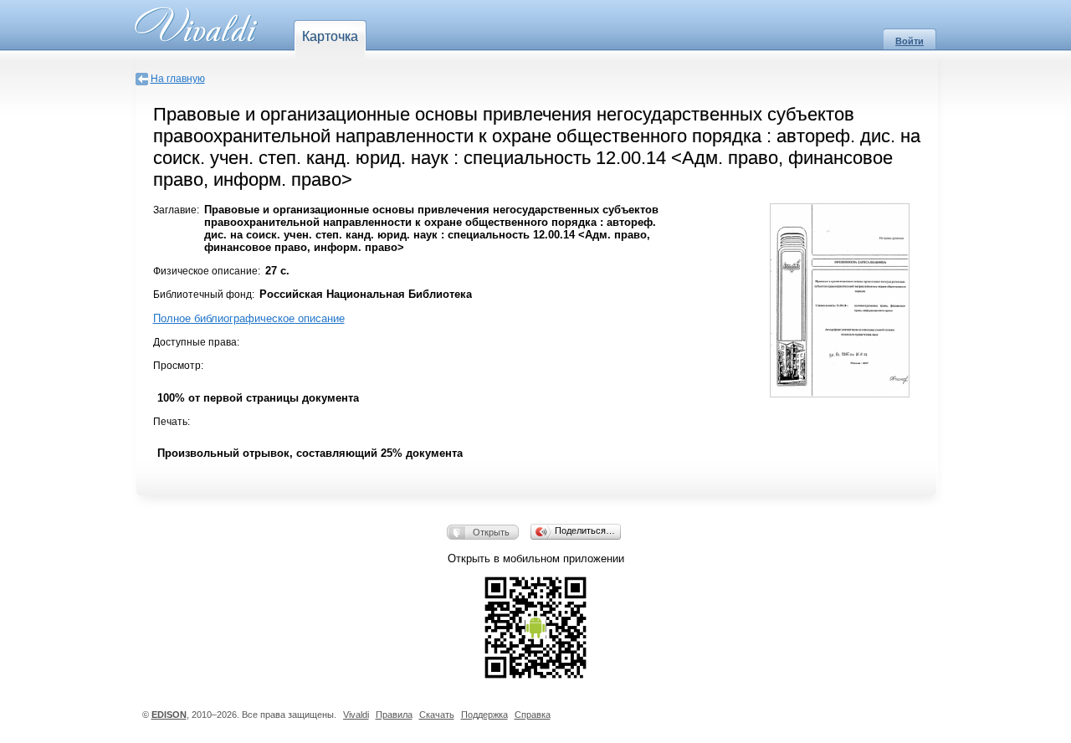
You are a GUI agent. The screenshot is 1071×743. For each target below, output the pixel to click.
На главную (178, 79)
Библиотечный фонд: (203, 294)
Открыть (491, 532)
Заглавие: (176, 210)
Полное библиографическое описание (249, 318)
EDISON (169, 715)
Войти (909, 41)
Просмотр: (178, 366)
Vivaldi (356, 715)
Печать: (171, 422)
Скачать (436, 715)
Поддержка (484, 715)
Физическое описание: (206, 271)
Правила (394, 715)
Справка (533, 715)
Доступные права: (196, 342)
